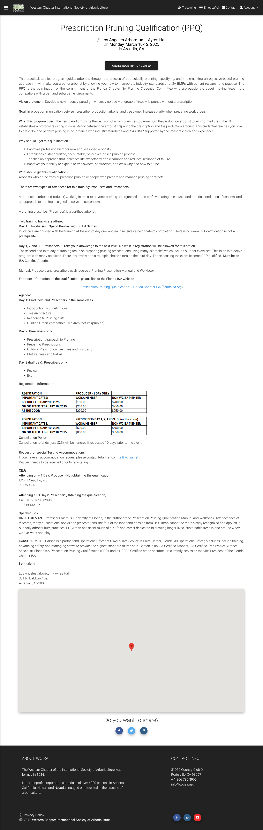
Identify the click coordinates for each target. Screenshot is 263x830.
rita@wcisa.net (127, 457)
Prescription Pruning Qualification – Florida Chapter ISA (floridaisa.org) (132, 287)
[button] (131, 647)
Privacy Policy (34, 815)
